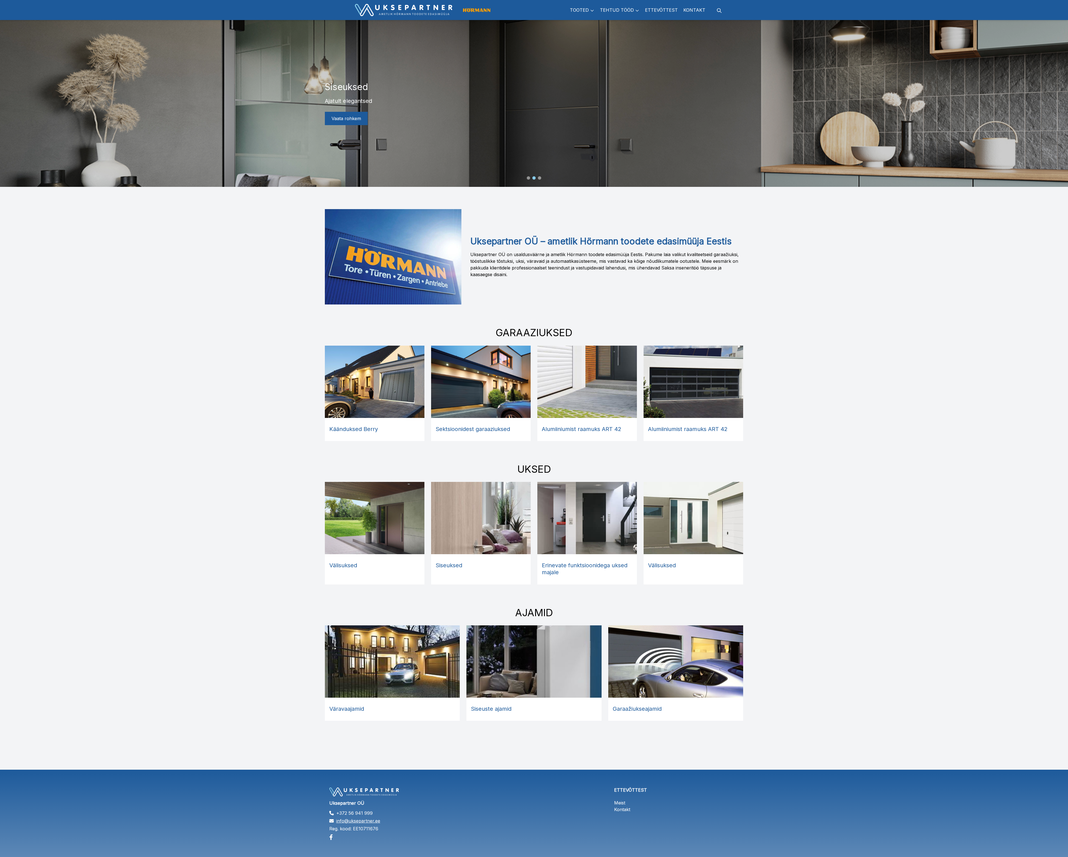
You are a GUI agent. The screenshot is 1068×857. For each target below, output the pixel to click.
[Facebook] (391, 837)
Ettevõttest (661, 10)
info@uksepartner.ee (358, 821)
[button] (528, 178)
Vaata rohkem (346, 118)
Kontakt (694, 10)
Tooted (579, 10)
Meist (619, 803)
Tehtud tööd (617, 10)
